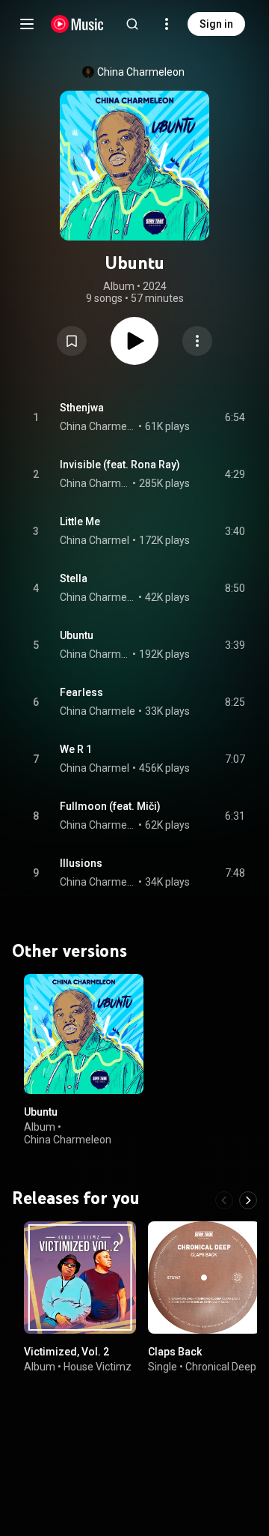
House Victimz (98, 1367)
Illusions (81, 863)
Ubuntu (76, 635)
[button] (72, 341)
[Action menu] (197, 341)
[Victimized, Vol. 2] (80, 1277)
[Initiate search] (132, 24)
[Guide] (27, 24)
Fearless (81, 692)
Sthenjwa (82, 408)
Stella (73, 578)
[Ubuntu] (83, 1034)
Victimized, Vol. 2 (66, 1352)
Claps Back (175, 1352)
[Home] (77, 24)
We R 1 (76, 749)
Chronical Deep (220, 1367)
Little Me (80, 521)
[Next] (248, 1200)
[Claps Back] (204, 1277)
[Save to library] (72, 341)
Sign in (216, 24)
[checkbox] (235, 417)
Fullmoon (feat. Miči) (110, 806)
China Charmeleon (141, 72)
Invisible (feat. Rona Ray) (120, 465)
